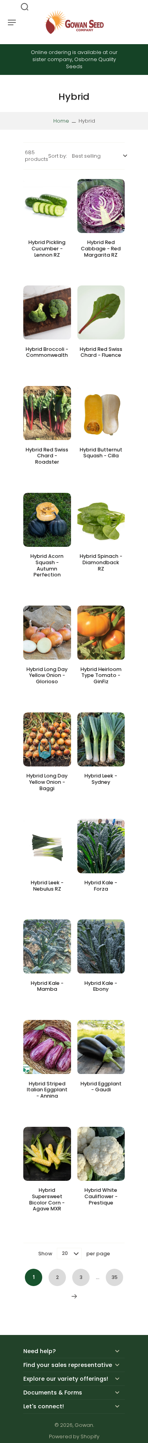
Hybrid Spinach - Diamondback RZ (101, 562)
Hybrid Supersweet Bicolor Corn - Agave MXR (47, 1199)
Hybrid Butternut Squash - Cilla (101, 452)
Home (61, 120)
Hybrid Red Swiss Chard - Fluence (101, 352)
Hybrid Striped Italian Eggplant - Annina (47, 1089)
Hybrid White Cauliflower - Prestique (101, 1196)
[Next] (74, 1296)
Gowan (84, 1425)
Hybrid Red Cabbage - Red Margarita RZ (101, 248)
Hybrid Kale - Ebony (100, 986)
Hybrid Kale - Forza (100, 885)
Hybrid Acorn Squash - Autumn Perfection (47, 565)
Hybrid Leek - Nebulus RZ (47, 885)
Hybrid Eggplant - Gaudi (101, 1086)
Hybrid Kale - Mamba (47, 986)
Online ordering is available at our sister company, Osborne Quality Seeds (74, 59)
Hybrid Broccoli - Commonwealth (47, 352)
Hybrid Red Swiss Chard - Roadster (47, 455)
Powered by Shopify (74, 1436)
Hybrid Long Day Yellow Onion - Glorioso (46, 675)
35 (115, 1277)
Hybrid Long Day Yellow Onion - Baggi (46, 781)
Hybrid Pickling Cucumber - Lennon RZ (47, 248)
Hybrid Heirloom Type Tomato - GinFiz (101, 675)
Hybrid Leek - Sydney (100, 778)
